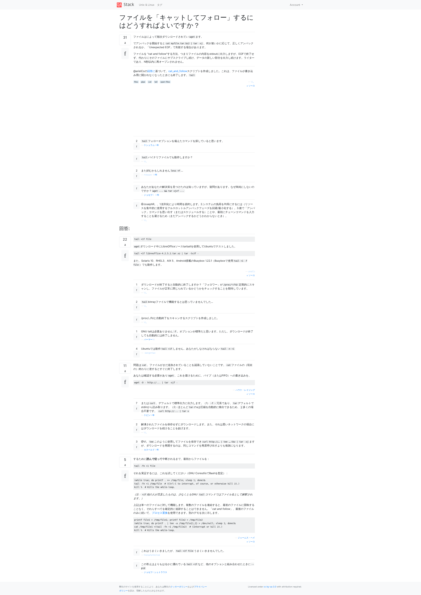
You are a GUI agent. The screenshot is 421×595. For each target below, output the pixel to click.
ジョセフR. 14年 (151, 195)
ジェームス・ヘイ (246, 537)
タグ (159, 4)
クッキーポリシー (179, 586)
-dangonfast (149, 353)
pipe (143, 82)
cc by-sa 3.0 (270, 586)
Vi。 (253, 82)
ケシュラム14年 (151, 145)
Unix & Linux (146, 4)
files (136, 82)
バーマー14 (149, 339)
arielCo (251, 271)
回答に (151, 71)
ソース (251, 86)
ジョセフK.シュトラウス (155, 572)
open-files (165, 82)
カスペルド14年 (151, 449)
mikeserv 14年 (150, 175)
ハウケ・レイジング (245, 390)
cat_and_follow (177, 71)
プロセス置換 (160, 512)
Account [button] (295, 4)
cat (149, 82)
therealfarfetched (152, 555)
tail (156, 82)
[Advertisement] (194, 110)
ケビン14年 (149, 415)
